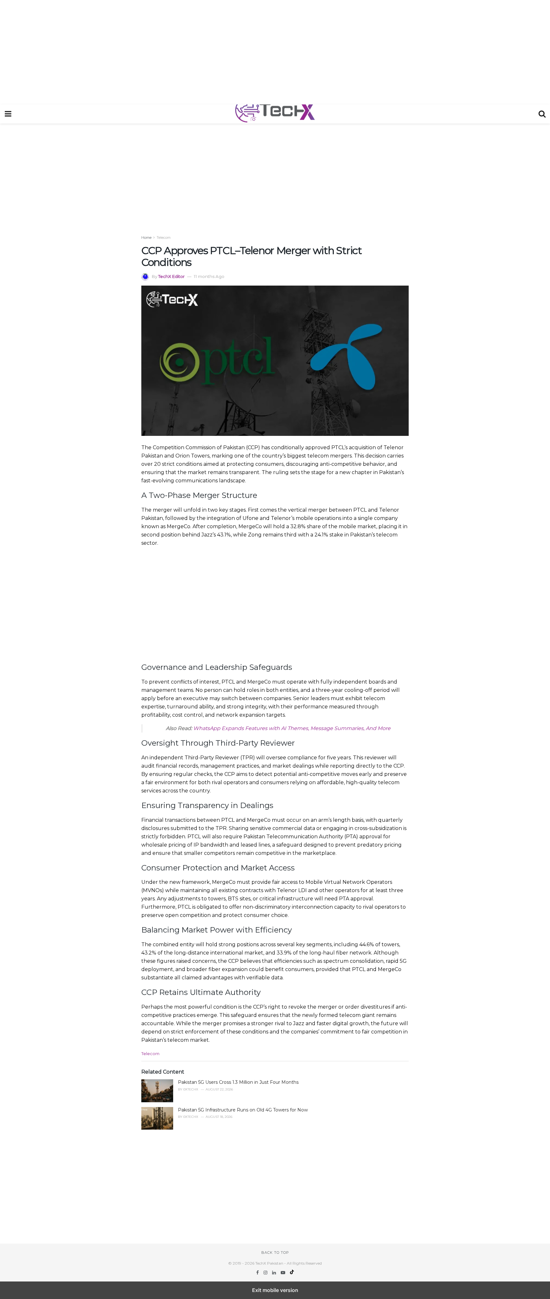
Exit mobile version (275, 1290)
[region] (275, 51)
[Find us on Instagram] (266, 1272)
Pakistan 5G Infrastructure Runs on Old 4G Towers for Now (243, 1110)
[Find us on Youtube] (283, 1272)
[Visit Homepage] (275, 114)
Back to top (275, 1252)
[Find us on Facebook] (258, 1272)
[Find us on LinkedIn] (274, 1272)
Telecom (164, 237)
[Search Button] (542, 114)
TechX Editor (171, 276)
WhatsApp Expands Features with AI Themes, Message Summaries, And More (292, 728)
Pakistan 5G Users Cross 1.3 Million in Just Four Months (238, 1082)
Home (146, 237)
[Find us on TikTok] (292, 1272)
